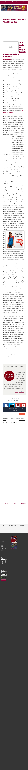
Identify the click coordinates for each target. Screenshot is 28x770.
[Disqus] (14, 446)
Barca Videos (3, 537)
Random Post (13, 530)
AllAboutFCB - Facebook (3, 566)
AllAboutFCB (11, 418)
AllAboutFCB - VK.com (3, 563)
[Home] (1, 2)
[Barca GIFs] (12, 2)
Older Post (23, 503)
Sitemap (4, 530)
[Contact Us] (1, 3)
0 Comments (22, 420)
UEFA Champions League (3, 539)
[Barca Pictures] (16, 2)
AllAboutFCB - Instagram (3, 561)
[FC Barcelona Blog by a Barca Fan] (14, 10)
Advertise (22, 525)
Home (15, 503)
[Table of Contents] (23, 2)
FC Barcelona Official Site (3, 549)
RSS (3, 528)
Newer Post (6, 503)
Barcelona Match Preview (12, 422)
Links (9, 528)
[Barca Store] (5, 2)
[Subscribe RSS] (9, 2)
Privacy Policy (19, 528)
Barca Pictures (2, 541)
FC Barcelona (7, 59)
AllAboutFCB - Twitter (3, 564)
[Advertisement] (15, 32)
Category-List (12, 525)
